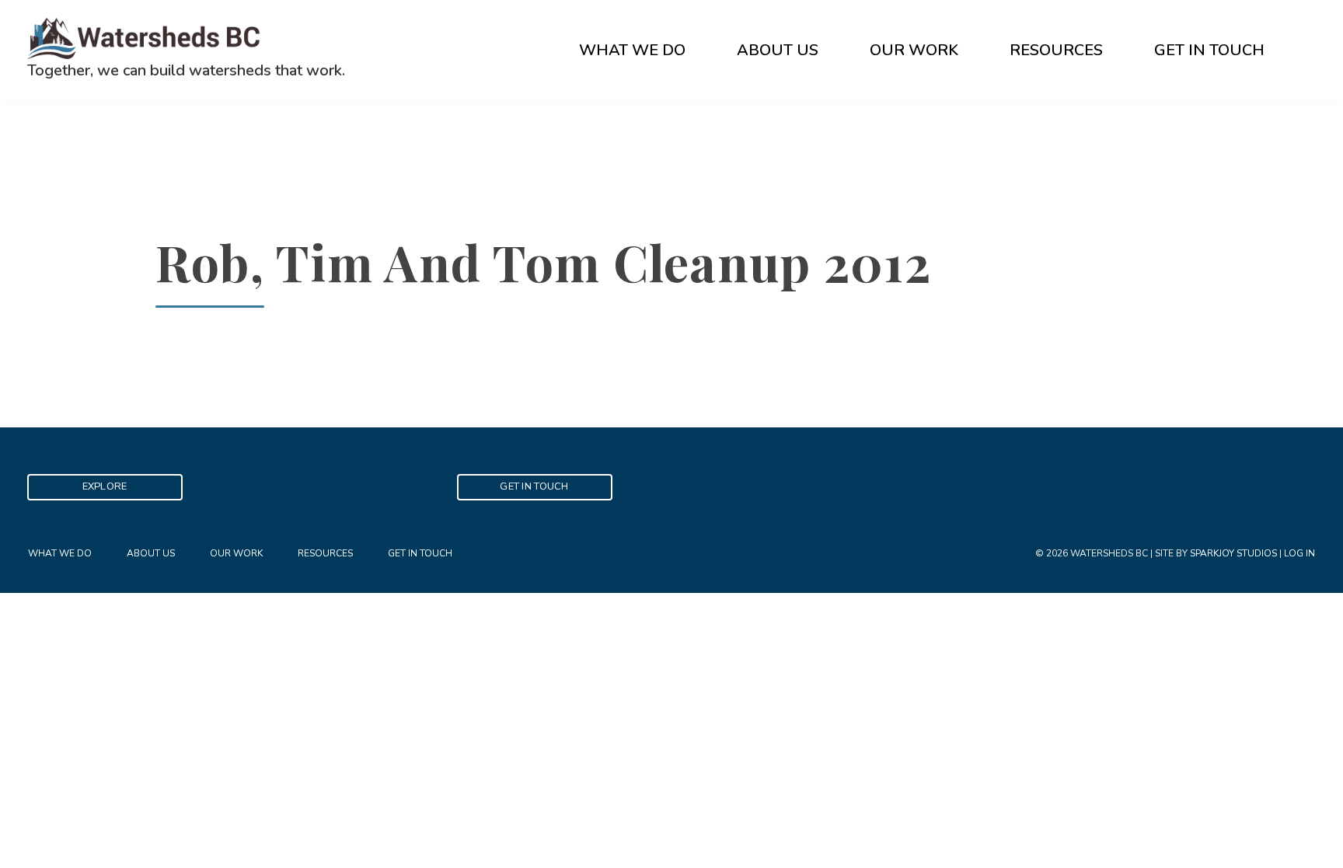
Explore (104, 486)
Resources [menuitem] (325, 553)
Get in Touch (1209, 50)
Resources (1056, 50)
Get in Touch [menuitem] (420, 553)
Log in (1299, 553)
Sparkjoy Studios (1233, 553)
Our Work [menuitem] (236, 553)
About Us (777, 50)
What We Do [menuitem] (60, 553)
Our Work (914, 50)
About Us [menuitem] (151, 553)
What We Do (632, 50)
